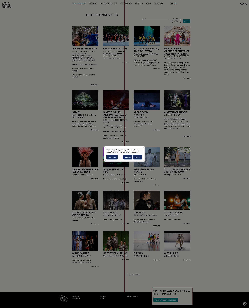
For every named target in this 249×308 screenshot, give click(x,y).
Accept (137, 157)
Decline (128, 157)
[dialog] (124, 154)
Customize (112, 157)
